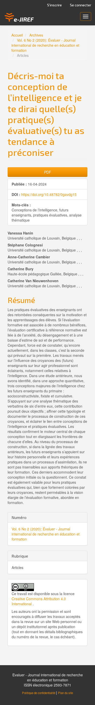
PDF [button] (47, 172)
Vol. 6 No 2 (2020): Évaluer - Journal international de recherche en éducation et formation (45, 45)
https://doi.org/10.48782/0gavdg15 (49, 194)
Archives (36, 35)
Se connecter (80, 5)
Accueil (17, 35)
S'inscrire (54, 5)
